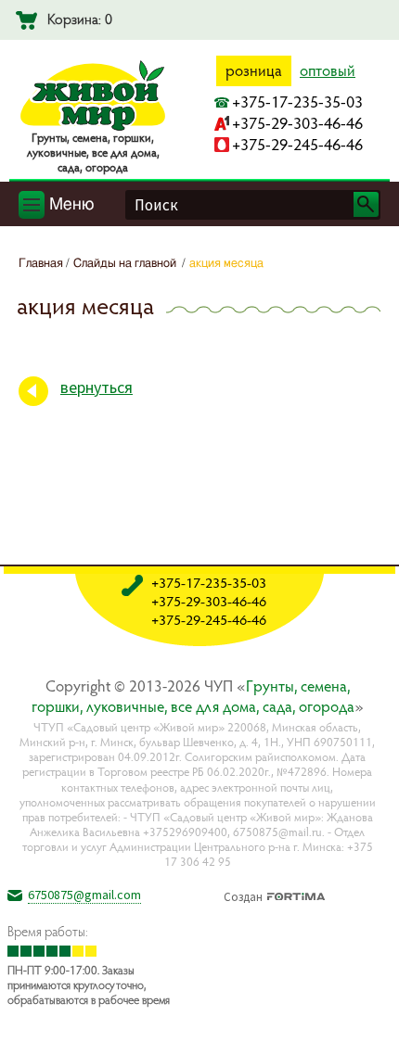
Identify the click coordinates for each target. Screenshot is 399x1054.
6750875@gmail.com (84, 894)
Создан (243, 894)
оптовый (327, 70)
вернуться (96, 387)
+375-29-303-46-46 (297, 122)
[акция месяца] (370, 1025)
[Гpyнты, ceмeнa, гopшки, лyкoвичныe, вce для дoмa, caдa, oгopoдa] (93, 127)
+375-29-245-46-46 (297, 144)
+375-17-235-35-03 (297, 101)
